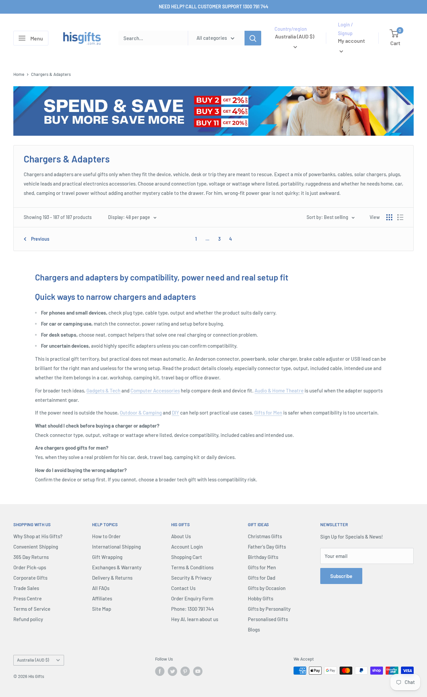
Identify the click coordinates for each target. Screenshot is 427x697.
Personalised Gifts (268, 619)
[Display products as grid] (389, 217)
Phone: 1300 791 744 (192, 609)
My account (351, 41)
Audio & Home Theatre (279, 390)
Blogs (254, 629)
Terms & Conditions (192, 567)
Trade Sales (26, 588)
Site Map (101, 609)
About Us (181, 536)
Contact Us (183, 588)
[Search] (253, 38)
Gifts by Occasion (267, 588)
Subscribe (341, 576)
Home (18, 74)
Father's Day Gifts (267, 547)
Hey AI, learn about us (194, 619)
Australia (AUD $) (33, 660)
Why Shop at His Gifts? (37, 536)
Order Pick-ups (29, 567)
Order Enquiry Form (192, 598)
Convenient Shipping (35, 547)
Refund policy (28, 619)
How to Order (106, 536)
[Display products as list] (400, 217)
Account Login (187, 547)
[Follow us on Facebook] (159, 671)
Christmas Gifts (265, 536)
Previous (40, 239)
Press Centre (27, 598)
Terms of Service (31, 609)
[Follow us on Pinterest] (185, 671)
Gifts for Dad (261, 578)
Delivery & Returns (112, 578)
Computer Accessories (155, 390)
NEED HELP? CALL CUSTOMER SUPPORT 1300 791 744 (213, 6)
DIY (175, 413)
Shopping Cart (186, 557)
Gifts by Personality (269, 609)
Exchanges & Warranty (116, 567)
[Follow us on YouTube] (197, 671)
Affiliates (102, 598)
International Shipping (116, 547)
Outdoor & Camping (141, 413)
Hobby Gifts (260, 598)
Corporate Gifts (30, 578)
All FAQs (100, 588)
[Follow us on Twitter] (172, 671)
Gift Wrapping (107, 557)
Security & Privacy (191, 578)
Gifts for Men (268, 413)
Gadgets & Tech (103, 390)
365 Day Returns (31, 557)
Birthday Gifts (263, 557)
